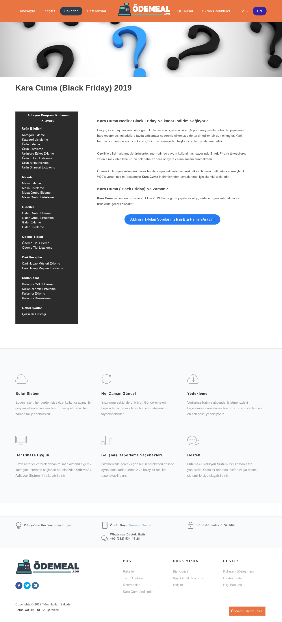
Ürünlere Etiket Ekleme (38, 153)
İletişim (178, 585)
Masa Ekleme (31, 183)
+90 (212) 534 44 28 (125, 538)
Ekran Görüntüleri (216, 11)
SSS (244, 11)
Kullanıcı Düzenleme (36, 298)
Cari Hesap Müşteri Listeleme (42, 268)
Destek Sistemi (234, 578)
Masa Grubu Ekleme (36, 192)
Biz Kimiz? (180, 571)
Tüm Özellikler (133, 578)
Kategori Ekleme (33, 135)
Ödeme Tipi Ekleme (35, 243)
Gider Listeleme (33, 227)
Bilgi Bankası (232, 585)
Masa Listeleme (33, 188)
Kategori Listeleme (35, 139)
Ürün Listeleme (32, 149)
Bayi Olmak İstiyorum (188, 578)
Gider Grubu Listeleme (38, 217)
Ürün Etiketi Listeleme (37, 158)
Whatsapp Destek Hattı (127, 534)
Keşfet (50, 11)
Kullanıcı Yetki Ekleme (37, 284)
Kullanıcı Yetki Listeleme (39, 289)
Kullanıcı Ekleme (33, 293)
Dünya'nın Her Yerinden (42, 525)
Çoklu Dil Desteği (34, 314)
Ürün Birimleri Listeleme (38, 167)
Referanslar (96, 11)
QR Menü (185, 11)
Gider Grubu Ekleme (36, 213)
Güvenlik (212, 525)
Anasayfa (27, 11)
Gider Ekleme (31, 222)
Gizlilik (229, 525)
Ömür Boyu (119, 525)
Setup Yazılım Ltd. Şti (30, 610)
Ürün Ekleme (31, 144)
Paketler (71, 11)
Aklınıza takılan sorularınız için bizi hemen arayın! (172, 219)
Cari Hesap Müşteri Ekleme (41, 263)
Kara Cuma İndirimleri (138, 592)
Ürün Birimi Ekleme (35, 162)
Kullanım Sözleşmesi (238, 571)
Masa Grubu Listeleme (38, 197)
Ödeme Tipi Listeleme (37, 247)
